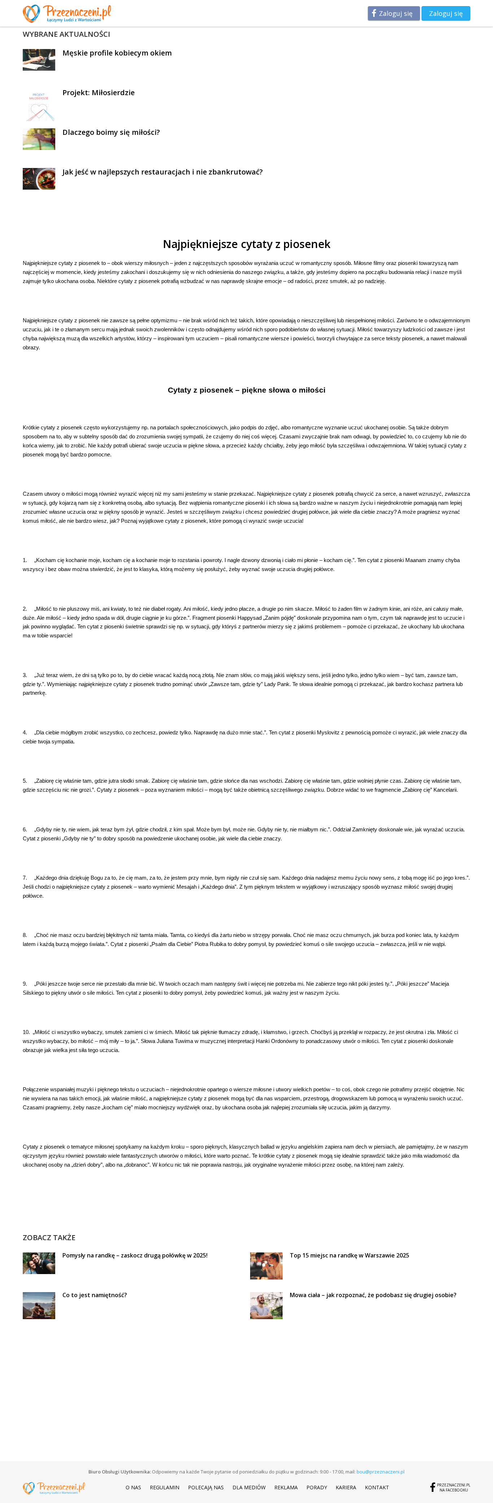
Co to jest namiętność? (94, 1295)
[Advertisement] (246, 1216)
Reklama (286, 1487)
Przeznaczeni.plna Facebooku (453, 1487)
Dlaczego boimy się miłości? (111, 132)
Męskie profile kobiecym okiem (117, 53)
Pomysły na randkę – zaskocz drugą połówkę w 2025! (135, 1255)
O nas (133, 1487)
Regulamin (164, 1487)
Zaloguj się (396, 13)
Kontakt (377, 1487)
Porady (316, 1487)
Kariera (346, 1487)
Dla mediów (249, 1487)
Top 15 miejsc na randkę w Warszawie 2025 (349, 1255)
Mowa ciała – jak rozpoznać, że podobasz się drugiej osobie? (373, 1295)
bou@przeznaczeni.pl (381, 1471)
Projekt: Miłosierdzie (98, 92)
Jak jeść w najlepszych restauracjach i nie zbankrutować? (162, 172)
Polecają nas (206, 1487)
